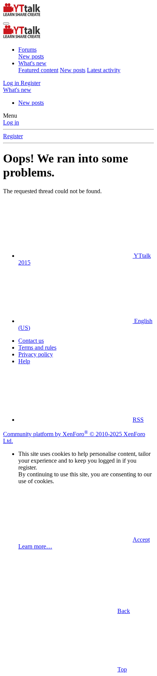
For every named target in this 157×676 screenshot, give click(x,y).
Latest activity (103, 70)
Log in (11, 122)
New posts (31, 56)
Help (24, 361)
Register (13, 136)
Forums (27, 49)
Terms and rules (37, 347)
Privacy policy (35, 354)
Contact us (31, 340)
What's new (32, 63)
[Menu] (6, 23)
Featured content (38, 70)
